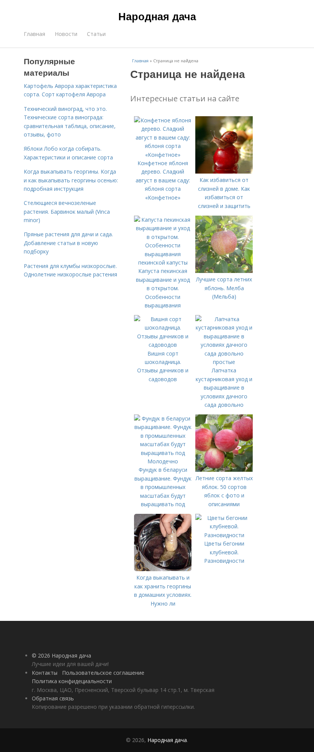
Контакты (44, 672)
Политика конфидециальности (72, 681)
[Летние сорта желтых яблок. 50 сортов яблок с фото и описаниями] (224, 469)
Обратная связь (53, 698)
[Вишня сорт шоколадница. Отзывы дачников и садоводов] (162, 344)
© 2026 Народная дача (61, 655)
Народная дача (157, 16)
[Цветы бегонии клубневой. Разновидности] (224, 535)
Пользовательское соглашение (103, 672)
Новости (66, 33)
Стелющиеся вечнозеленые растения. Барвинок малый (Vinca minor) (67, 211)
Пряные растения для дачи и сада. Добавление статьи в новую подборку (68, 243)
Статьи (96, 33)
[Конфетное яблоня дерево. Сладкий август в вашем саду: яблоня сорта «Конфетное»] (162, 154)
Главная (34, 33)
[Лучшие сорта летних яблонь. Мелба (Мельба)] (224, 270)
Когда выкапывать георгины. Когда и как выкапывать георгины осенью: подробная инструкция (71, 180)
